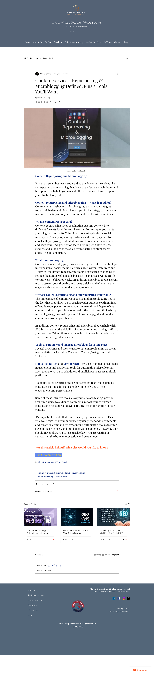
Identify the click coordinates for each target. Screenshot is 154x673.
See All (127, 504)
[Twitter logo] (128, 598)
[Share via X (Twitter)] (42, 484)
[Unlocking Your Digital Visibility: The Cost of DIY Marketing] (113, 517)
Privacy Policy (123, 608)
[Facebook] (118, 598)
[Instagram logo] (123, 598)
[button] (127, 58)
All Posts (28, 58)
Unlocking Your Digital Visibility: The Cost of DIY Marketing (111, 531)
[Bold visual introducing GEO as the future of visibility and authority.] (77, 517)
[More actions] (117, 73)
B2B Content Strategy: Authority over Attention (37, 531)
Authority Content (44, 58)
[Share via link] (53, 484)
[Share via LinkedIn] (47, 484)
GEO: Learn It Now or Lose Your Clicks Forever (75, 531)
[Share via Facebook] (36, 484)
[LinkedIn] (114, 598)
